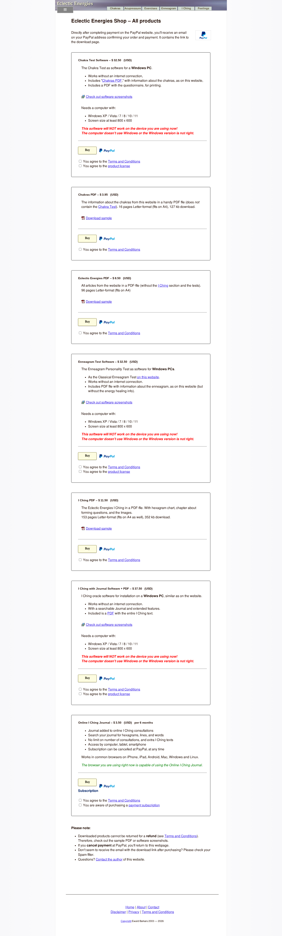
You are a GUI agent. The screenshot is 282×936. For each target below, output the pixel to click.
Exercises (150, 8)
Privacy (133, 912)
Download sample (99, 218)
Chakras (115, 8)
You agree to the (95, 161)
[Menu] (65, 9)
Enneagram (168, 8)
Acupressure (132, 8)
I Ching (186, 8)
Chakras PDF (112, 80)
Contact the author (109, 859)
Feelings (203, 8)
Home (130, 907)
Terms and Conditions (124, 161)
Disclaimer (118, 912)
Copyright (126, 921)
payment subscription (144, 805)
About (141, 907)
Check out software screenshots (109, 96)
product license (119, 166)
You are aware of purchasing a (105, 805)
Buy (87, 150)
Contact (153, 907)
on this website (148, 377)
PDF (110, 613)
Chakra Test (107, 206)
